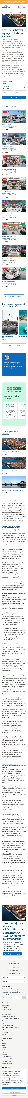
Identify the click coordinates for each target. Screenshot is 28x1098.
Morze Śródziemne (19, 12)
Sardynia (4, 1050)
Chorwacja (5, 1041)
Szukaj (15, 97)
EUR (6, 977)
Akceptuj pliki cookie (14, 1088)
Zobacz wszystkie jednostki (13, 296)
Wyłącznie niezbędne (14, 1092)
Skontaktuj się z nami (15, 973)
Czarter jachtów (8, 12)
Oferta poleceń (6, 1014)
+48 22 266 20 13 (15, 968)
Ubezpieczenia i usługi (8, 1016)
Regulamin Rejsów (7, 1027)
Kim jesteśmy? (6, 1005)
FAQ (3, 1030)
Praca (3, 1023)
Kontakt (14, 373)
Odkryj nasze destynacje (13, 345)
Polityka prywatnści (7, 1025)
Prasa (3, 1021)
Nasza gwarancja (7, 1009)
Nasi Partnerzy (6, 1012)
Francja (4, 1052)
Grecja (4, 1047)
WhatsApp (15, 970)
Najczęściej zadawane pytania (10, 1018)
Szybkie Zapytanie (7, 1063)
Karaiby (4, 1043)
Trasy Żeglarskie (6, 1061)
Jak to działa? (5, 1007)
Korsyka (4, 1054)
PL (6, 981)
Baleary (4, 1045)
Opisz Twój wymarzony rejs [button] (12, 954)
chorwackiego (6, 885)
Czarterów (16, 1027)
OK (24, 998)
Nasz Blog (5, 1032)
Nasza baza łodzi (7, 1059)
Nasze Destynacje (7, 1056)
